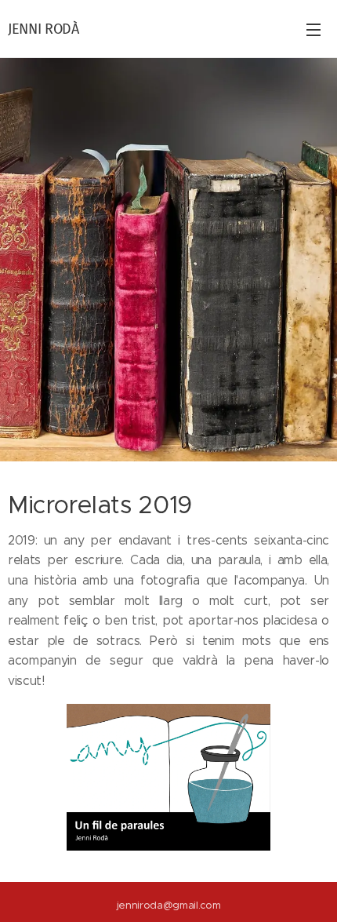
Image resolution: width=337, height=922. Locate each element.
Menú (313, 29)
